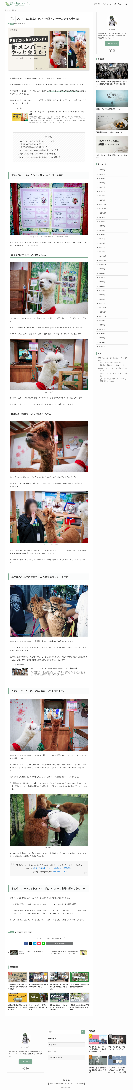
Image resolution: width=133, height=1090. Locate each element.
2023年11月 (102, 312)
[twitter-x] (110, 50)
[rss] (69, 1080)
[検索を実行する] (83, 1032)
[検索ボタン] (125, 4)
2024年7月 (102, 277)
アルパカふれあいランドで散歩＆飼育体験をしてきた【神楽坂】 (53, 668)
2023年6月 (102, 333)
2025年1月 (102, 252)
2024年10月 (103, 265)
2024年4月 (102, 290)
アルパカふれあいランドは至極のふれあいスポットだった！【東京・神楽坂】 (56, 113)
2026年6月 (102, 178)
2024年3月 (102, 295)
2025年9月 (102, 217)
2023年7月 (102, 329)
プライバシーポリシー (56, 1083)
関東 (30, 932)
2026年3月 (102, 191)
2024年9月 (102, 269)
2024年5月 (102, 286)
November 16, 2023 (60, 872)
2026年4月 (102, 187)
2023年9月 (102, 321)
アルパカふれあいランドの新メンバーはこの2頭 (36, 141)
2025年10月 (103, 213)
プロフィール (112, 43)
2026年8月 (102, 170)
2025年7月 (102, 226)
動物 (12, 23)
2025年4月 (102, 239)
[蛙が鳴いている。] (17, 4)
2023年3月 (102, 346)
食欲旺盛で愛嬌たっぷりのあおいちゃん (34, 147)
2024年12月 (103, 256)
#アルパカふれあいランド (42, 868)
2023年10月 (103, 316)
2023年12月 (103, 308)
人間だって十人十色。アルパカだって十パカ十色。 (37, 154)
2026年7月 (102, 174)
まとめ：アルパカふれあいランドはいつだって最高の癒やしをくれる (44, 157)
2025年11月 (102, 208)
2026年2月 (102, 196)
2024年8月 (102, 273)
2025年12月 (103, 204)
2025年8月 (102, 221)
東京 (25, 932)
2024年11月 (102, 260)
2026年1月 (102, 200)
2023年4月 (102, 342)
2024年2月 (102, 299)
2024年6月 (102, 282)
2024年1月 (102, 303)
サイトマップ (69, 1083)
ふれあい (19, 932)
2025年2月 (102, 247)
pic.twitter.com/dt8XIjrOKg (62, 868)
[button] (26, 943)
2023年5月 (102, 338)
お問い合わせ (79, 1083)
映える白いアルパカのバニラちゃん (32, 144)
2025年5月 (102, 234)
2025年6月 (102, 230)
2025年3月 (102, 243)
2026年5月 (102, 183)
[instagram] (114, 50)
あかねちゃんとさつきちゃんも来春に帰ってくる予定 (38, 150)
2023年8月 (102, 325)
